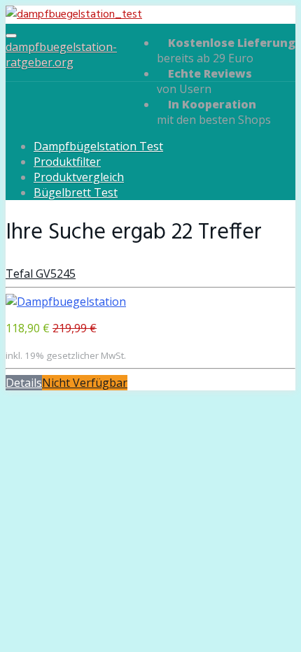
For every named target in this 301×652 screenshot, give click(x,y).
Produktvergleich (79, 177)
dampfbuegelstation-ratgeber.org (61, 54)
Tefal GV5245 (41, 273)
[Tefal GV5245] (66, 301)
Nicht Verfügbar (84, 382)
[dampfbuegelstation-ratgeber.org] (74, 15)
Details (24, 382)
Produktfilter (67, 161)
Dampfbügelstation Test (98, 146)
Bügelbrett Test (76, 192)
